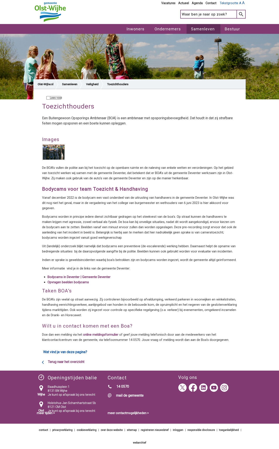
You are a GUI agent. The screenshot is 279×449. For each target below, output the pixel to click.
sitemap (132, 430)
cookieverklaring (87, 430)
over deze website (112, 430)
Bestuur (232, 29)
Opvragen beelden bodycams (68, 282)
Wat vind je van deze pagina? (65, 352)
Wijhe (41, 394)
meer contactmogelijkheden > (128, 413)
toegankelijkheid (229, 430)
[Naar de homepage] (50, 22)
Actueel (183, 3)
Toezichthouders (117, 84)
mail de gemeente (130, 395)
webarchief (139, 442)
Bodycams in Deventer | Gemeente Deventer (79, 277)
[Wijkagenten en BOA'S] (53, 153)
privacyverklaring (62, 430)
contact (43, 430)
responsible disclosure (201, 430)
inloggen (178, 430)
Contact (211, 3)
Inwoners (135, 29)
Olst (41, 411)
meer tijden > (46, 413)
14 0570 (122, 386)
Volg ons (187, 377)
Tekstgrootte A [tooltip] (232, 3)
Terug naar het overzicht (66, 362)
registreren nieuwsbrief (155, 430)
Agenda (197, 3)
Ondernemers (168, 29)
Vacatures (168, 3)
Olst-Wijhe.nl (45, 84)
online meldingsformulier (100, 335)
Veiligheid (92, 84)
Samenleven (203, 29)
